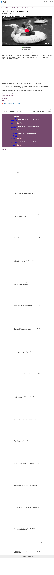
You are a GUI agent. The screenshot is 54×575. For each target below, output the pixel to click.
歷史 (2, 105)
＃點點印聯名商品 (14, 7)
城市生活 (22, 5)
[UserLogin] (51, 1)
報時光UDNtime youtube (8, 95)
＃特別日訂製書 (30, 7)
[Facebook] (47, 1)
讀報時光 (31, 5)
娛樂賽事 (3, 5)
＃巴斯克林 (7, 7)
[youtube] (45, 1)
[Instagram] (49, 1)
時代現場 (12, 5)
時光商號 (41, 5)
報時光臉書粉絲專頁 (6, 100)
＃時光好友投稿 (37, 7)
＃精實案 (2, 7)
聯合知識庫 (50, 5)
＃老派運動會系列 (22, 7)
